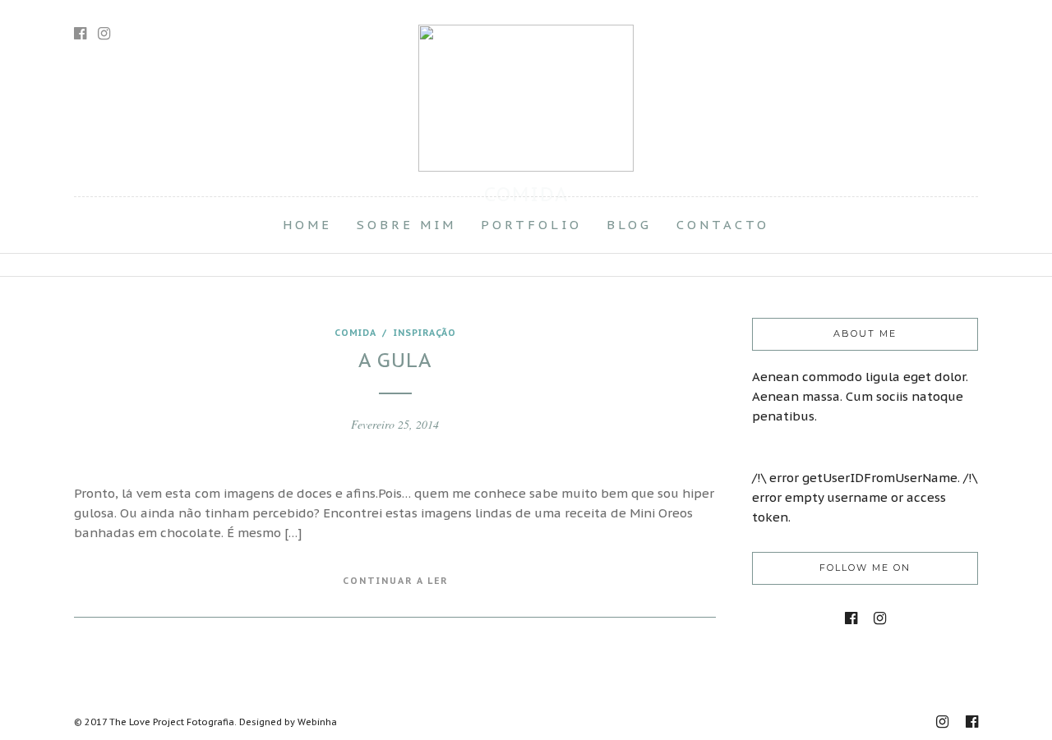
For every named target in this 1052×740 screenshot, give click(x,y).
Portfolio (531, 224)
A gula (394, 360)
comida (355, 332)
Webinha (317, 722)
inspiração (425, 332)
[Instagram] (104, 33)
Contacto (722, 224)
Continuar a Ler (395, 580)
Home (307, 224)
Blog (629, 224)
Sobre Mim (406, 224)
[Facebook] (851, 618)
